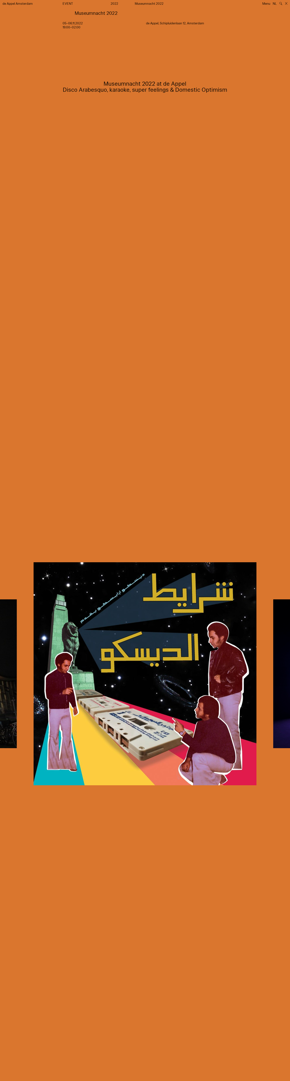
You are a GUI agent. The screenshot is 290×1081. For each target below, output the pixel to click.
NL (275, 4)
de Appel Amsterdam (18, 4)
